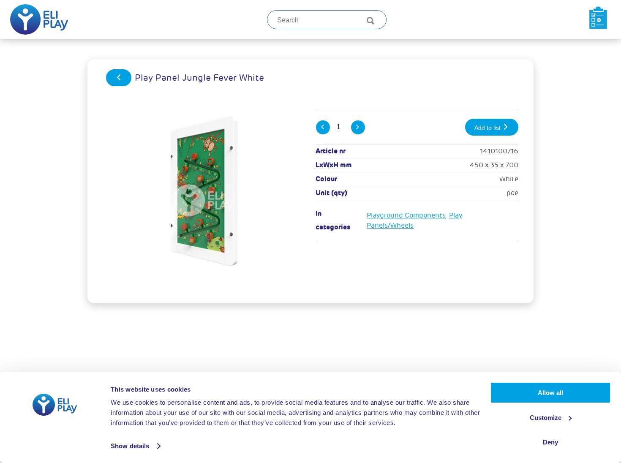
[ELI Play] (39, 19)
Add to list (488, 127)
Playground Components (406, 215)
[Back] (118, 77)
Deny (550, 442)
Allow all (550, 392)
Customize (545, 417)
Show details (130, 445)
